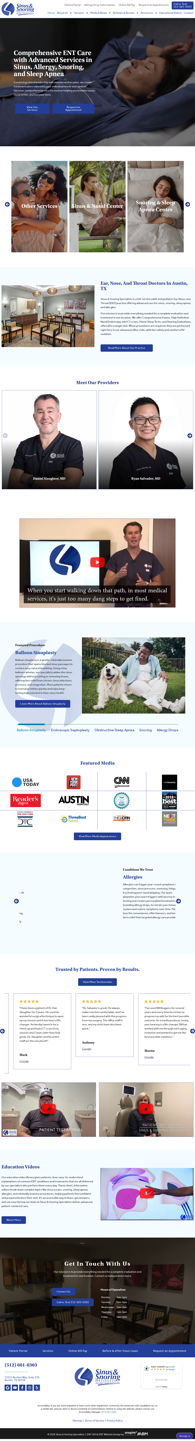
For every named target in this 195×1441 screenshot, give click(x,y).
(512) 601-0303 (21, 1365)
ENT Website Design (110, 1434)
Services (79, 13)
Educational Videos (170, 13)
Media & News (98, 13)
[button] (7, 204)
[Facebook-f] (22, 1388)
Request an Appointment (154, 5)
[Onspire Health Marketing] (131, 1434)
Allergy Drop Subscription (99, 5)
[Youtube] (15, 1388)
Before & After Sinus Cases (120, 1351)
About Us (62, 13)
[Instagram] (30, 1388)
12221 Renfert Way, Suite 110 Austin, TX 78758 (22, 1379)
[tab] (31, 730)
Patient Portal (73, 5)
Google (16, 1049)
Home (51, 13)
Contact (188, 13)
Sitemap (77, 1420)
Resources (147, 13)
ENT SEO (91, 1434)
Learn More (41, 230)
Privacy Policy (115, 1420)
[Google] (8, 1388)
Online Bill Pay (127, 5)
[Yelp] (37, 1388)
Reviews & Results (124, 13)
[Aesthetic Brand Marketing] (142, 1434)
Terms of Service (94, 1420)
